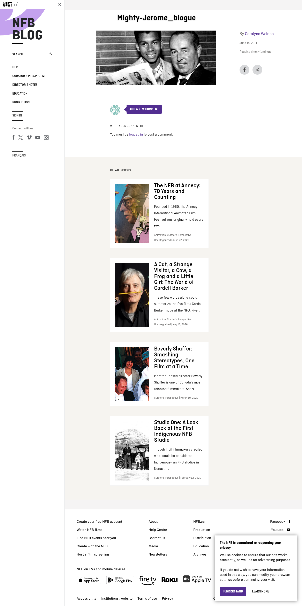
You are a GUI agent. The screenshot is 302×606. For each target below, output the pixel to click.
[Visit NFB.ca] (27, 4)
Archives (199, 554)
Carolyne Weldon (259, 34)
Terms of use (147, 598)
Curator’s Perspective (29, 76)
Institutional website (117, 598)
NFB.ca (199, 522)
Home (16, 67)
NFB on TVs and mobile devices (101, 569)
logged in (136, 134)
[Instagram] (46, 138)
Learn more (260, 591)
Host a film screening (93, 554)
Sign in (17, 115)
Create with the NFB (92, 546)
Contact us (157, 538)
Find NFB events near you (96, 538)
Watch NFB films (89, 530)
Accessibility (86, 598)
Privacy (167, 598)
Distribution (202, 538)
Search (17, 54)
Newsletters (158, 554)
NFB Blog (27, 29)
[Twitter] (20, 138)
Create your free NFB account (99, 522)
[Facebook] (13, 138)
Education (19, 93)
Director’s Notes (24, 85)
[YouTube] (37, 138)
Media (153, 546)
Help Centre (158, 530)
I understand (233, 591)
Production (21, 102)
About (153, 522)
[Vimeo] (29, 138)
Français (19, 155)
